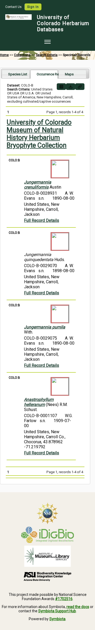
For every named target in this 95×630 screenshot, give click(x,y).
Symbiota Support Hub (57, 611)
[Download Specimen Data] (70, 86)
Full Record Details (41, 220)
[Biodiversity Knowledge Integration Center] (47, 576)
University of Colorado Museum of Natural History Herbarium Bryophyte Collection (39, 133)
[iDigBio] (47, 535)
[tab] (16, 74)
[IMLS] (47, 556)
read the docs (77, 607)
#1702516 (64, 599)
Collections (22, 55)
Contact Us (13, 7)
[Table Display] (61, 86)
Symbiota (57, 619)
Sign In (33, 7)
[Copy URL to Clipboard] (79, 86)
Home (4, 55)
